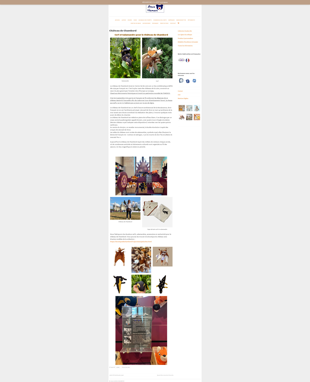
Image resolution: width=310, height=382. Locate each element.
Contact (173, 23)
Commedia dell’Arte (160, 20)
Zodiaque (155, 23)
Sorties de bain (136, 23)
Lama (117, 367)
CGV (179, 95)
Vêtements (191, 20)
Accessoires (146, 23)
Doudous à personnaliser (185, 38)
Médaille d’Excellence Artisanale (188, 42)
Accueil (117, 20)
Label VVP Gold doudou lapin (116, 375)
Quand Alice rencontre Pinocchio (165, 375)
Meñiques (171, 20)
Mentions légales (183, 98)
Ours (135, 20)
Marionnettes (181, 20)
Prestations (164, 23)
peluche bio (126, 367)
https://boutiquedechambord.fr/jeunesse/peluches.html (131, 242)
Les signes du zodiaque (185, 34)
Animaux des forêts (145, 20)
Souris (130, 20)
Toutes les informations (185, 45)
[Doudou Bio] (155, 13)
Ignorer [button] (165, 2)
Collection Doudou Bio (185, 31)
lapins (124, 20)
